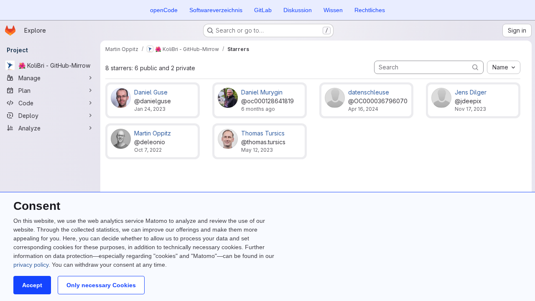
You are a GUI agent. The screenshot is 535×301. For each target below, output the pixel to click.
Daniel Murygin (262, 92)
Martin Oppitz (152, 133)
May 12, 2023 (257, 150)
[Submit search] (475, 67)
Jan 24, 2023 (150, 109)
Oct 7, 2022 (148, 150)
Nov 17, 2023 (470, 109)
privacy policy (30, 264)
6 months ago (258, 109)
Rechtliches (369, 10)
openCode (164, 10)
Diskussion (297, 10)
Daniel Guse (151, 92)
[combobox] (503, 67)
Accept (32, 285)
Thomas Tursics (263, 133)
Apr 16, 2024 (363, 109)
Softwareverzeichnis (215, 10)
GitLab (263, 10)
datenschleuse (368, 92)
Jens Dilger (471, 92)
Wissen (333, 10)
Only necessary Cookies (101, 285)
